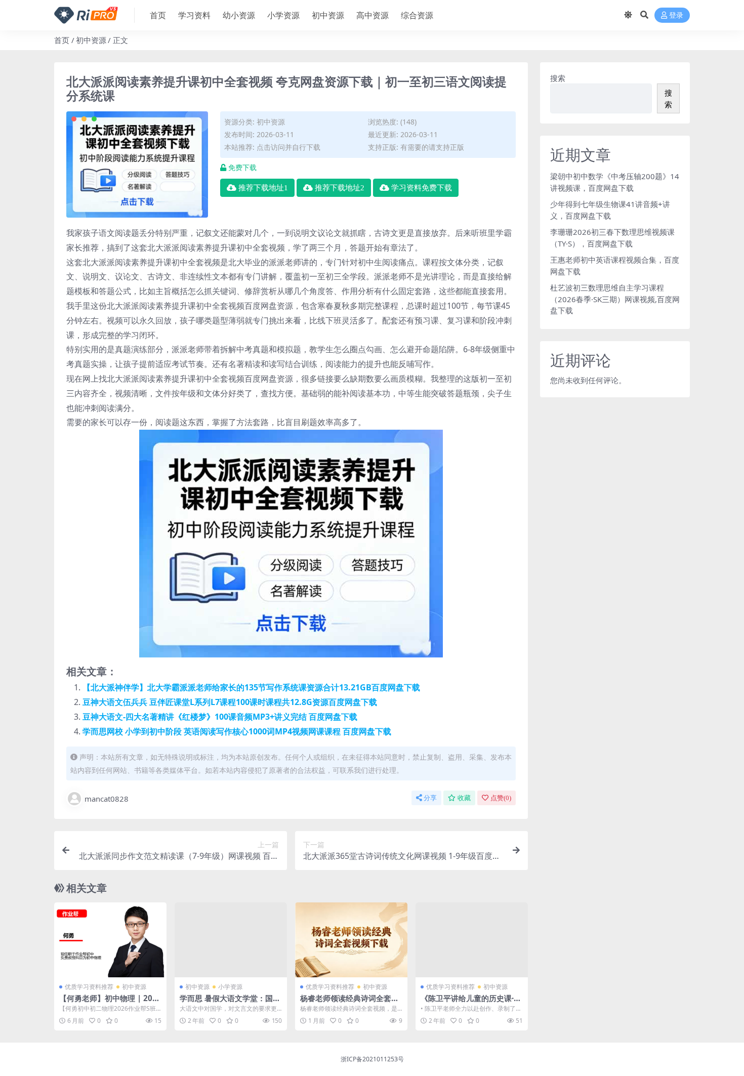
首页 (158, 15)
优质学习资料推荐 (89, 986)
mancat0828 (107, 799)
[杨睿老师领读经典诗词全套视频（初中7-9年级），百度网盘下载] (351, 939)
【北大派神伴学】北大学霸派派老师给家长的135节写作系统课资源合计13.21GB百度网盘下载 (251, 687)
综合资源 (417, 15)
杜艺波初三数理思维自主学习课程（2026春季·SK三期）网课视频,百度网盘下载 (615, 298)
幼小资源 (239, 15)
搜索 (557, 78)
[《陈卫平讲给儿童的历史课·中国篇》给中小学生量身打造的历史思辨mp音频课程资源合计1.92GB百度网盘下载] (472, 939)
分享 (430, 798)
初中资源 (328, 15)
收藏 (464, 798)
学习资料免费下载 (421, 188)
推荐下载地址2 (339, 188)
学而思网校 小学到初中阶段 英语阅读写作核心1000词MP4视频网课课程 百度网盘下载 (236, 731)
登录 (676, 15)
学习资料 (194, 15)
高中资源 (372, 15)
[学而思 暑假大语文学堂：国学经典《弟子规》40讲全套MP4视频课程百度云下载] (231, 939)
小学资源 (283, 15)
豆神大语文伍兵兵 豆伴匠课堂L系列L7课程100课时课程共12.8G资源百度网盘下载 (229, 702)
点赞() (500, 798)
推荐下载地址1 (263, 188)
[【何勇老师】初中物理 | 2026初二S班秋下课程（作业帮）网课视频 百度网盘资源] (110, 939)
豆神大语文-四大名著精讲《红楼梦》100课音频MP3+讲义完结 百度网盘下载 (219, 716)
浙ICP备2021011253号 (372, 1059)
